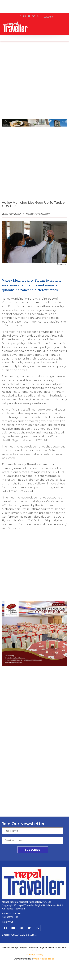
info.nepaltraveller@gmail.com (23, 935)
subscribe (32, 849)
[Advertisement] (34, 82)
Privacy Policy (34, 954)
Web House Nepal (44, 958)
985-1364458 (12, 917)
